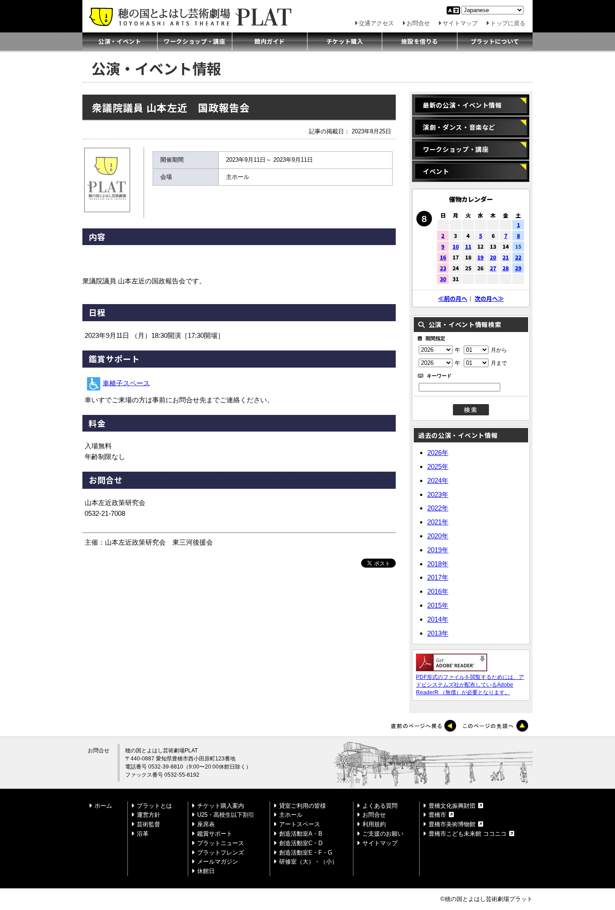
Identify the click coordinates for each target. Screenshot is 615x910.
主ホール (291, 814)
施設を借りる (419, 41)
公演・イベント (119, 41)
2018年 (437, 563)
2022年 (437, 508)
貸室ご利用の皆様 (302, 805)
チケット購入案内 (220, 805)
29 (518, 268)
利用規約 (374, 824)
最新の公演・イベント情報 (462, 104)
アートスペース (299, 824)
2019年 (437, 550)
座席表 (206, 824)
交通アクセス (376, 23)
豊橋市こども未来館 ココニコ (467, 833)
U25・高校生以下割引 (225, 814)
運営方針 (148, 814)
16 (443, 257)
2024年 (437, 480)
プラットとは (154, 805)
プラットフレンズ (220, 852)
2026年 (437, 452)
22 (518, 257)
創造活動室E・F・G (305, 852)
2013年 (437, 633)
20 (493, 257)
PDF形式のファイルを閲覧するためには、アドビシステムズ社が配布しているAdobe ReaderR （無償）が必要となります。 (470, 685)
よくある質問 (380, 805)
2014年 (437, 619)
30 (443, 278)
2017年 (437, 577)
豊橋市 (437, 814)
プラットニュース (220, 843)
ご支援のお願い (382, 833)
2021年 (437, 522)
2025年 (437, 466)
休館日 (206, 871)
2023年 (437, 494)
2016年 (437, 591)
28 (505, 268)
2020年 (437, 536)
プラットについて (495, 41)
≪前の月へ (452, 298)
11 (468, 246)
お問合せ (418, 23)
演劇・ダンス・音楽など (459, 127)
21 (505, 257)
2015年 (437, 605)
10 (455, 246)
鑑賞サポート (214, 833)
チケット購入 (344, 41)
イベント (436, 171)
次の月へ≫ (489, 298)
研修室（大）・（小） (308, 861)
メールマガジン (217, 861)
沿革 (143, 833)
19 (480, 257)
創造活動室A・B (300, 833)
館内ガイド (269, 41)
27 (493, 268)
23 (443, 268)
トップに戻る (507, 23)
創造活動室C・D (300, 843)
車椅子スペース (126, 383)
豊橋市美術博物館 (452, 824)
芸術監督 (148, 824)
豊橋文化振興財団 (452, 805)
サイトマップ (460, 23)
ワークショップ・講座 (195, 41)
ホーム (103, 805)
